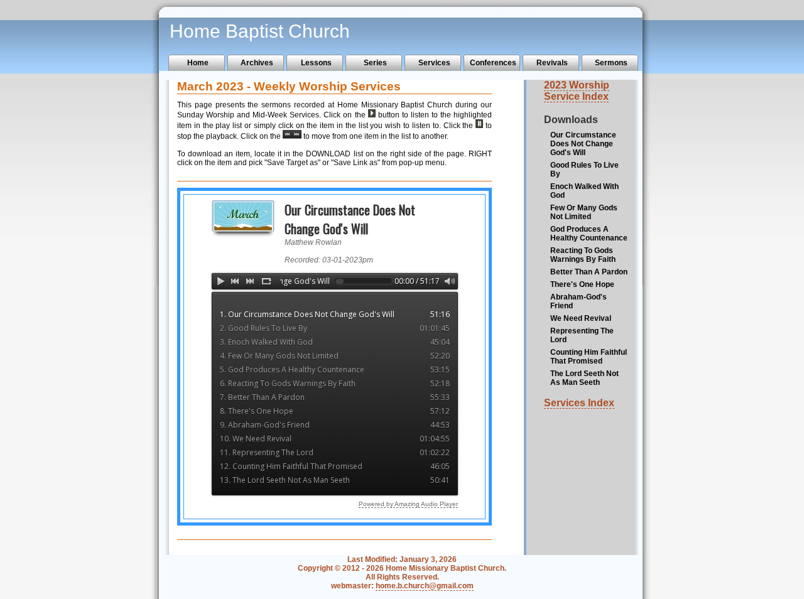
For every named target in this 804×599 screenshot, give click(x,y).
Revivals (552, 62)
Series (375, 62)
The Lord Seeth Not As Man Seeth (584, 378)
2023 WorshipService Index (576, 91)
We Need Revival (580, 318)
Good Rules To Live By (584, 169)
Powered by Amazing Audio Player (408, 503)
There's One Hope (582, 284)
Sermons (611, 62)
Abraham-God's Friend (578, 301)
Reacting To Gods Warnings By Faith (583, 255)
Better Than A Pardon (588, 271)
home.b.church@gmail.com (425, 585)
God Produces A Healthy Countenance (588, 233)
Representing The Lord (582, 335)
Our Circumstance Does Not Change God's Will (583, 144)
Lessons (316, 62)
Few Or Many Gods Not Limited (583, 212)
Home (198, 62)
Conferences (493, 62)
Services (434, 62)
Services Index (579, 402)
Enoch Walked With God (584, 191)
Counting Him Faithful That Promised (588, 356)
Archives (257, 62)
